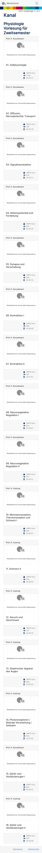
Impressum (18, 849)
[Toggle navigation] (37, 3)
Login (37, 11)
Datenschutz (33, 849)
